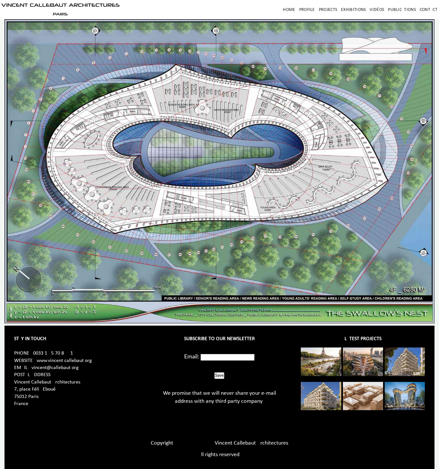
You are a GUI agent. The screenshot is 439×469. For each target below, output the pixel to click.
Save (219, 375)
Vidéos (377, 9)
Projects (328, 9)
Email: (191, 357)
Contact (428, 9)
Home (289, 9)
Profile (307, 9)
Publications (402, 9)
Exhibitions (353, 9)
